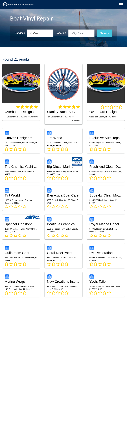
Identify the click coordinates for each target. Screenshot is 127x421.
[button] (40, 33)
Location (61, 33)
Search (104, 33)
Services (20, 33)
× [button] (31, 33)
